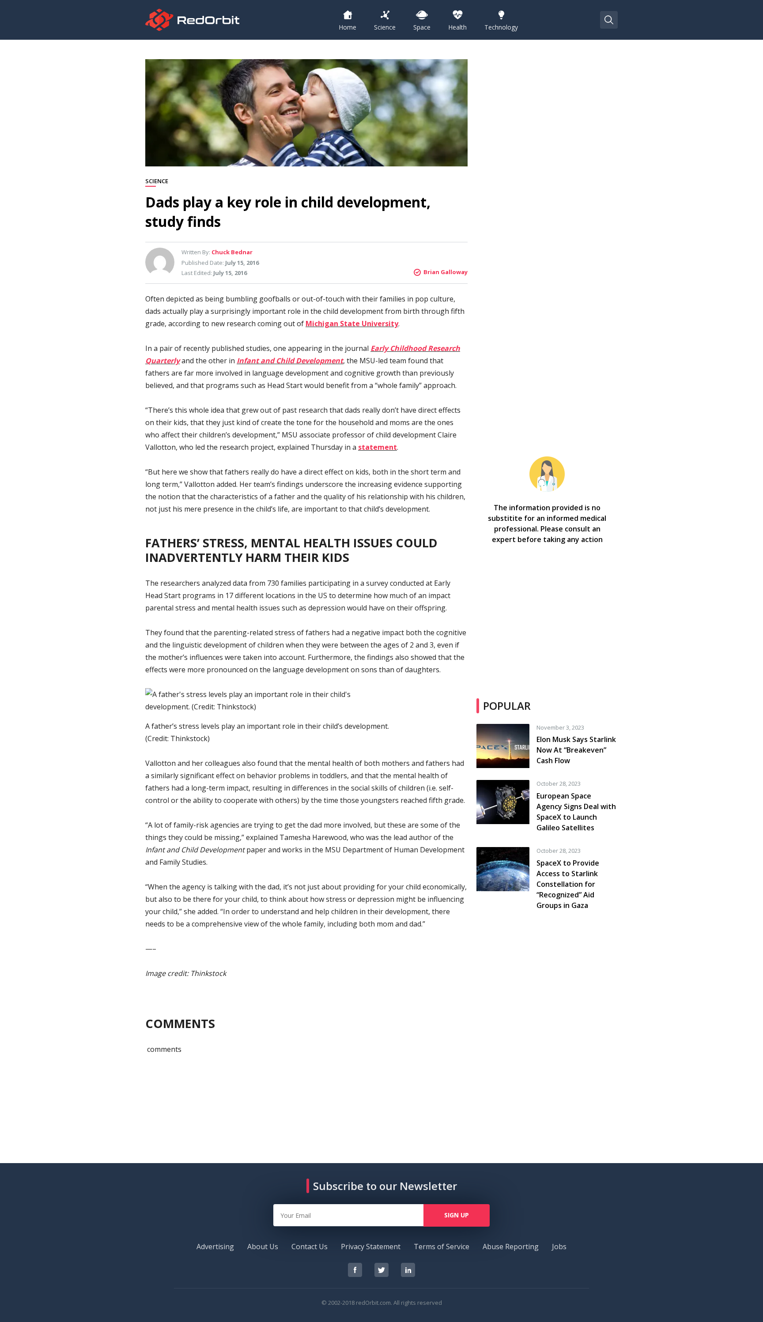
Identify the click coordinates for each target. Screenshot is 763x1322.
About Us (262, 1246)
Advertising (215, 1246)
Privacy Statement (370, 1246)
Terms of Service (441, 1246)
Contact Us (309, 1246)
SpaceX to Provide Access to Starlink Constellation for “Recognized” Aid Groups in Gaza (567, 884)
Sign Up (456, 1215)
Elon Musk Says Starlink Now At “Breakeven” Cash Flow (576, 749)
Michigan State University (352, 323)
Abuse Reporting (511, 1246)
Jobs (559, 1246)
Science (156, 181)
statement (377, 447)
